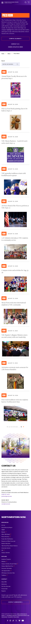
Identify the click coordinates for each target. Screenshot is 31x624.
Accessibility (10, 616)
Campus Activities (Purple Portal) (9, 564)
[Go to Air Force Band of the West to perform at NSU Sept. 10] (15, 213)
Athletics (3, 561)
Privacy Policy (16, 616)
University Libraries (6, 548)
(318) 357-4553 (6, 494)
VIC (2, 550)
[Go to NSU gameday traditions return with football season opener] (15, 181)
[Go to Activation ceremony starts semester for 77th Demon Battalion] (15, 375)
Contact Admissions (15, 602)
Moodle (3, 532)
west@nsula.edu (6, 504)
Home (3, 53)
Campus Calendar (15, 38)
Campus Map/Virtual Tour (7, 566)
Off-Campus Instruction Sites (8, 573)
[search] (25, 3)
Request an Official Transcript (8, 541)
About (9, 53)
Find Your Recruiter (6, 586)
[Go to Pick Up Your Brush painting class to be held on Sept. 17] (15, 116)
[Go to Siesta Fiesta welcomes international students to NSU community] (15, 310)
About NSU (4, 582)
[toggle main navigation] (28, 3)
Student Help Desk (6, 543)
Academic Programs (6, 559)
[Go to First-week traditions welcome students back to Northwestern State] (15, 407)
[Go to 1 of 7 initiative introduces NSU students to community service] (15, 245)
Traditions (4, 575)
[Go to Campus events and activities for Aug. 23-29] (15, 278)
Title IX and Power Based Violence (10, 546)
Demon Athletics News (15, 47)
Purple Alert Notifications (7, 539)
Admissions (4, 584)
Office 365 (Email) (6, 534)
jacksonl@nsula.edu (7, 496)
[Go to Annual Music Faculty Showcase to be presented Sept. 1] (15, 84)
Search (3, 61)
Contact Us (15, 44)
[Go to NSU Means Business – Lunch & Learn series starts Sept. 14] (15, 148)
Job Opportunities (6, 570)
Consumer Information (7, 568)
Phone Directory (5, 536)
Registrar (4, 591)
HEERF (3, 530)
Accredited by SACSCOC (12, 615)
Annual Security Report (7, 527)
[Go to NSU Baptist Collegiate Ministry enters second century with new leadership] (15, 342)
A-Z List (3, 525)
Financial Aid (4, 588)
